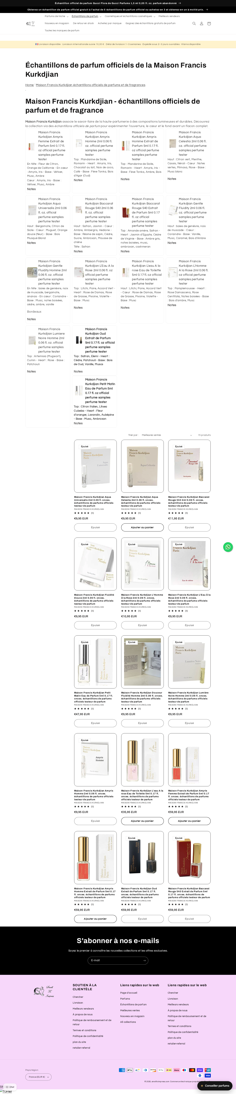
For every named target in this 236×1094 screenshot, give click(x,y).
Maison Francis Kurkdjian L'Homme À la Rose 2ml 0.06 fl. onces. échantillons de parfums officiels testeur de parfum (142, 599)
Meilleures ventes (130, 1010)
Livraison (78, 1003)
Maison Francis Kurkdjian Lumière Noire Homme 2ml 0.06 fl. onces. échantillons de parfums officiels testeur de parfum (188, 697)
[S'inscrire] (144, 961)
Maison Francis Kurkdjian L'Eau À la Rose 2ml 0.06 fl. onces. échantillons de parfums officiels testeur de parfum (189, 599)
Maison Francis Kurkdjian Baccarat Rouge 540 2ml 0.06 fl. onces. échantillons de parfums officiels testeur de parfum (189, 501)
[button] (56, 16)
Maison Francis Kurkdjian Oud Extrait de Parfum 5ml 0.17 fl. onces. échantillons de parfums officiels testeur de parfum (140, 893)
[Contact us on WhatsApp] (228, 547)
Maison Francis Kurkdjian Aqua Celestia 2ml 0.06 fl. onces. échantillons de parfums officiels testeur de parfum (141, 501)
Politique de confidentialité (88, 1036)
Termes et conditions (84, 1030)
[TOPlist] (6, 1091)
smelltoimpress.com (161, 1081)
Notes (31, 189)
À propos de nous (82, 1014)
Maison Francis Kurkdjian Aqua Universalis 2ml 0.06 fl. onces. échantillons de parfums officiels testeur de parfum (94, 501)
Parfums (125, 999)
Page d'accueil (128, 993)
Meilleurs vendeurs (83, 1009)
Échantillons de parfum (133, 1004)
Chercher (78, 997)
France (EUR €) (37, 1077)
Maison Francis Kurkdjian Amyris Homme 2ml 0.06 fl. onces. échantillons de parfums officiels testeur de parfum (94, 795)
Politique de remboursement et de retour (92, 1022)
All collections (128, 1022)
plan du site (79, 1042)
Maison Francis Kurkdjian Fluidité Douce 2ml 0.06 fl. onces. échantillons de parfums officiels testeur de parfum (94, 599)
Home (29, 85)
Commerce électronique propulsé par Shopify (190, 1081)
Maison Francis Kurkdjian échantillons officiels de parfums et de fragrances (90, 85)
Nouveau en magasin (132, 1016)
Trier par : (133, 435)
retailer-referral (81, 1048)
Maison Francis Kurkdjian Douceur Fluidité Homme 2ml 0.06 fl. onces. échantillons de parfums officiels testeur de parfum (142, 697)
